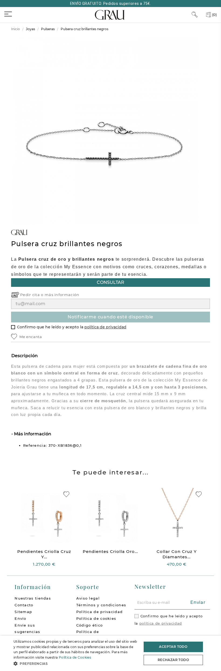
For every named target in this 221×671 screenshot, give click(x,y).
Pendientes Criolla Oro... (110, 551)
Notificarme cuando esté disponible (110, 316)
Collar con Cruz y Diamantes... (177, 554)
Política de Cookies (75, 657)
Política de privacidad (99, 612)
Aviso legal (88, 598)
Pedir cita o (32, 295)
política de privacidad (105, 327)
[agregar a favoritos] (66, 494)
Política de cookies (96, 618)
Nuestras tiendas (33, 598)
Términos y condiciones (101, 605)
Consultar (110, 282)
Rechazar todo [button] (173, 660)
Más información (32, 433)
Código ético (89, 625)
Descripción (24, 355)
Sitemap (23, 612)
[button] (75, 663)
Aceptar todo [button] (173, 647)
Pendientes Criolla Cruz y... (44, 554)
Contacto (24, 605)
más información (62, 295)
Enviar (198, 602)
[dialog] (110, 653)
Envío (20, 618)
